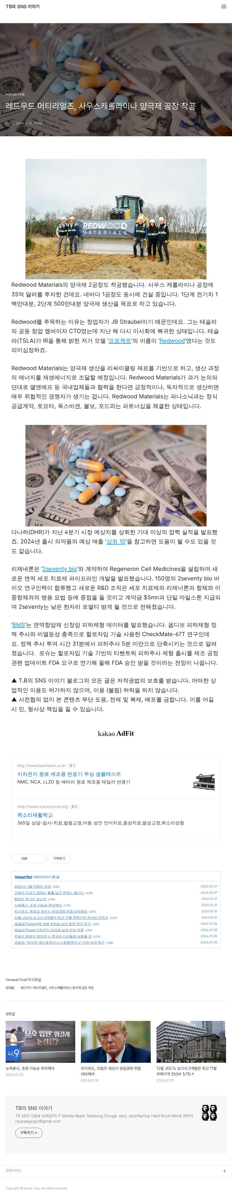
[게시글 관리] (39, 858)
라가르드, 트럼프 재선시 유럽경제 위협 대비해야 (50, 911)
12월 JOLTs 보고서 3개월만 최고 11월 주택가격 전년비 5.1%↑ (61, 917)
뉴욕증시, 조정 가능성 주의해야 (38, 905)
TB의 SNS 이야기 (23, 6)
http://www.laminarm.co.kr (41, 765)
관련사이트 (13, 1170)
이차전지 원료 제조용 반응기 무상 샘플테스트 (69, 774)
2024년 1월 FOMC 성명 (32, 886)
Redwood (172, 340)
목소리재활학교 (35, 815)
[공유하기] (32, 858)
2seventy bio (59, 568)
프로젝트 (120, 340)
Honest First (23, 877)
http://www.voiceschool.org (42, 806)
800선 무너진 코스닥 (30, 899)
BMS (18, 624)
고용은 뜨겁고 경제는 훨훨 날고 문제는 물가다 (49, 893)
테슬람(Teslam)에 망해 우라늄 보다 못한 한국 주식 (52, 924)
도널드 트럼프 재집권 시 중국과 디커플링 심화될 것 (53, 936)
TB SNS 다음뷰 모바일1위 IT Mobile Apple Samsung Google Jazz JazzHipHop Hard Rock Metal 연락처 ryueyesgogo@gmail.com (104, 1119)
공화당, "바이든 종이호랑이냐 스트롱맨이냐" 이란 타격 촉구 (59, 942)
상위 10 (116, 541)
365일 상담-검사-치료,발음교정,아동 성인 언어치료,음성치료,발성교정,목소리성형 (100, 823)
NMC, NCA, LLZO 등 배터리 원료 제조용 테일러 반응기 (73, 782)
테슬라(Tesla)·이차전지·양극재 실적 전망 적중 (49, 930)
